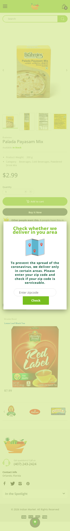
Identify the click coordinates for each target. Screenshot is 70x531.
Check (35, 300)
